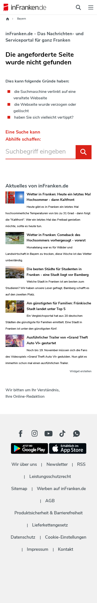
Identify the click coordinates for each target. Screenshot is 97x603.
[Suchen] (84, 152)
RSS (81, 464)
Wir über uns (24, 464)
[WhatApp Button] (76, 434)
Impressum (37, 549)
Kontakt (65, 549)
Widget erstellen (81, 371)
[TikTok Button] (62, 434)
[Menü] (91, 7)
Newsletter (57, 464)
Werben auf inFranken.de (61, 489)
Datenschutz (23, 537)
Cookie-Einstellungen (65, 537)
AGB (50, 501)
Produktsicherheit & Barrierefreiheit (48, 513)
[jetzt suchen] (78, 7)
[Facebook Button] (21, 434)
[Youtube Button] (48, 434)
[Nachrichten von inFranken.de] (23, 7)
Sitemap (19, 489)
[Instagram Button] (35, 435)
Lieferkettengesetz (50, 525)
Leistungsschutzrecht (50, 476)
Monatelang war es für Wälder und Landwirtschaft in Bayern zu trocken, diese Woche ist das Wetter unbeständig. (48, 253)
